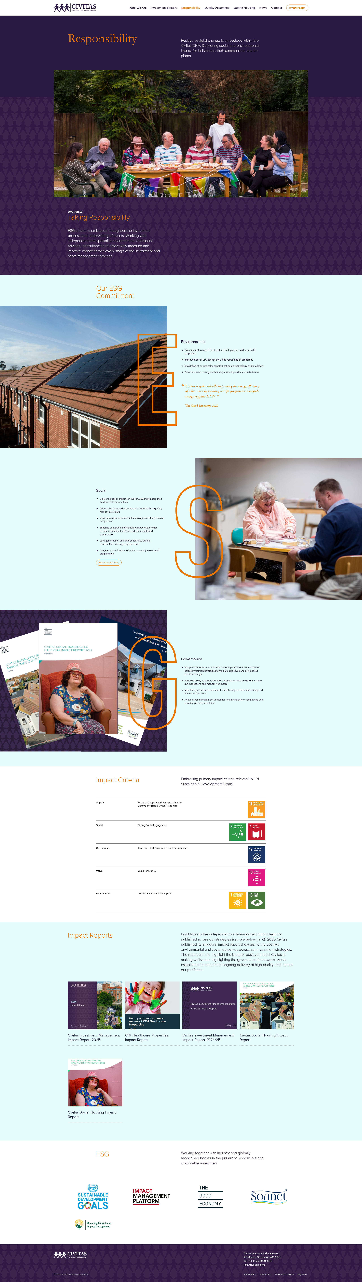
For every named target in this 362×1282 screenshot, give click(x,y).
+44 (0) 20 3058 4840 (260, 1261)
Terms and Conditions (284, 1274)
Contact (276, 7)
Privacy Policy (266, 1274)
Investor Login (297, 8)
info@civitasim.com (254, 1265)
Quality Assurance (216, 7)
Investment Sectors (164, 7)
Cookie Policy (250, 1274)
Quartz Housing (244, 7)
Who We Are (138, 7)
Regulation (302, 1274)
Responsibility (190, 7)
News (263, 7)
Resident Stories (109, 562)
